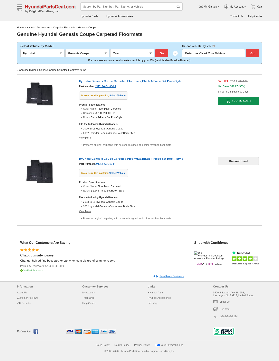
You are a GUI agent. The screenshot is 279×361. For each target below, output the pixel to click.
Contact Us (236, 16)
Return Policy (121, 345)
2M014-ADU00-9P (105, 86)
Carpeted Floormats (64, 27)
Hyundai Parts (89, 16)
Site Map (152, 303)
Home (20, 27)
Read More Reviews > (172, 276)
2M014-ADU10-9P (105, 164)
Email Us (225, 301)
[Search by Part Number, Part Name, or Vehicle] (178, 6)
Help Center (255, 16)
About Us (22, 292)
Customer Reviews (27, 297)
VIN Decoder (24, 303)
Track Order (88, 297)
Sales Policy (102, 345)
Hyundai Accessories (119, 16)
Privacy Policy (142, 345)
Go (162, 53)
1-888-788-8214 (229, 316)
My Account (88, 292)
